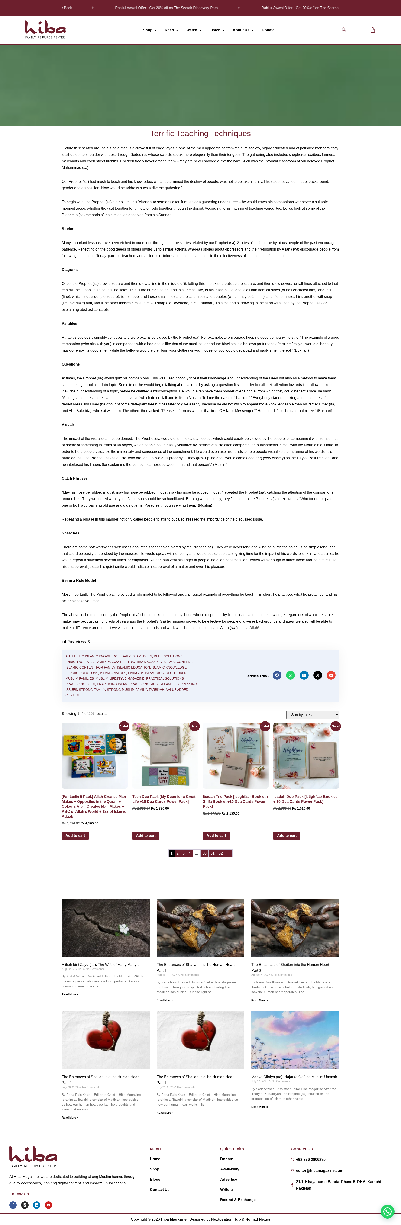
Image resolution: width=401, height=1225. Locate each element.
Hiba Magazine (148, 662)
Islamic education (133, 667)
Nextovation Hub (226, 1219)
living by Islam (141, 673)
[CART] (372, 30)
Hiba (130, 662)
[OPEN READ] (177, 30)
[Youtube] (48, 1205)
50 (204, 853)
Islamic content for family (90, 667)
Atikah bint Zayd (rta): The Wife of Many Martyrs (100, 965)
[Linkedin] (36, 1205)
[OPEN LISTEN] (223, 30)
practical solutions (165, 678)
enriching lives (79, 662)
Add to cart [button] (75, 836)
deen (147, 656)
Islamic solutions (81, 673)
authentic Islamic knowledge (92, 656)
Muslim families (79, 678)
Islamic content (177, 662)
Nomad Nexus (257, 1219)
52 (221, 853)
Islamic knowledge (169, 667)
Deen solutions (168, 656)
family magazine (110, 662)
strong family (92, 689)
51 (212, 853)
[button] (344, 30)
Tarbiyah (156, 689)
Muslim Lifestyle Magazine (120, 678)
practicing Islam (112, 684)
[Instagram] (25, 1205)
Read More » (70, 994)
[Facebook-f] (13, 1205)
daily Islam (131, 656)
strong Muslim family (127, 689)
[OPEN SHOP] (155, 30)
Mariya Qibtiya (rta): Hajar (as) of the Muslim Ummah (294, 1077)
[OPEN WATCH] (200, 30)
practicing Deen (80, 684)
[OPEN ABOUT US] (252, 30)
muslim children (171, 673)
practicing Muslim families (154, 684)
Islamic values (113, 673)
